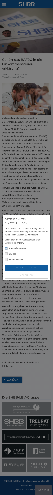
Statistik (12, 254)
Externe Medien (16, 259)
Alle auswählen (26, 267)
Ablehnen (26, 275)
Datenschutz (10, 243)
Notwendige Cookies (18, 248)
